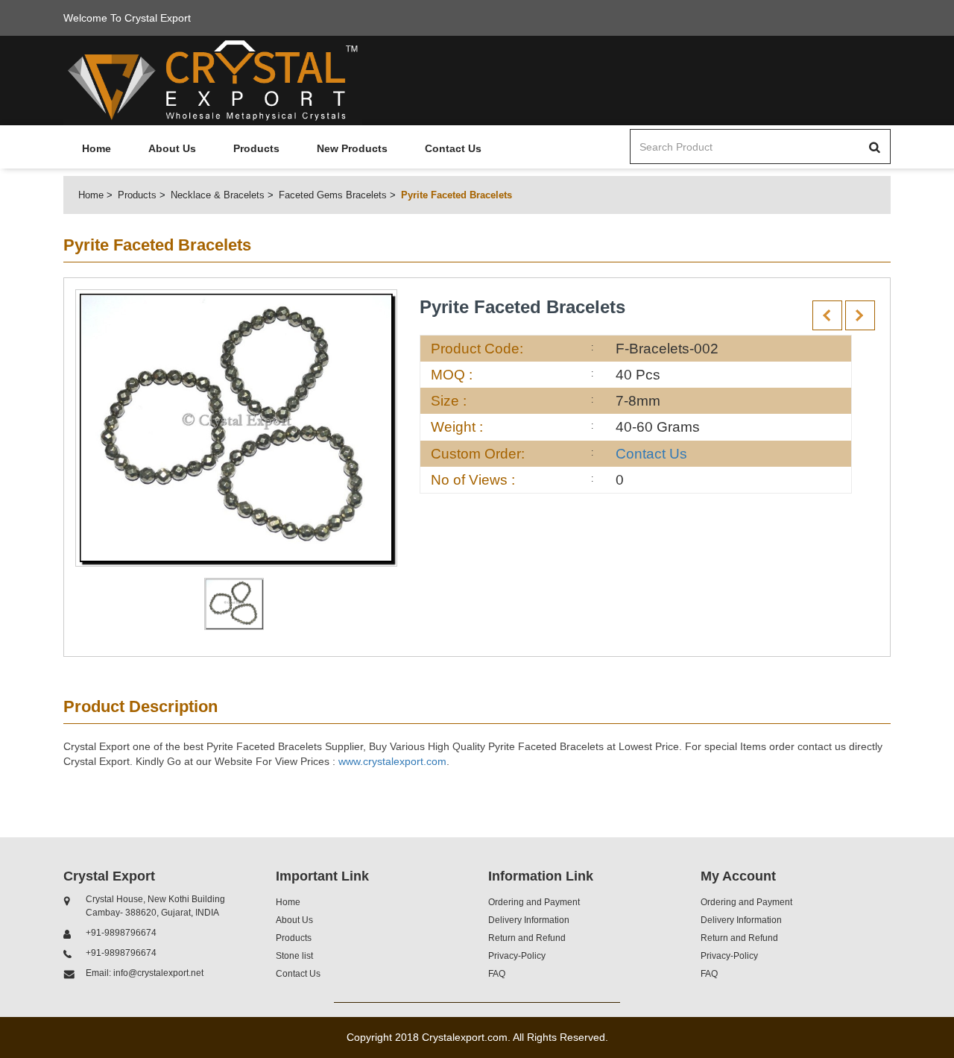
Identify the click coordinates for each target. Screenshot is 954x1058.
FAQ (496, 974)
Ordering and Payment (534, 902)
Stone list (294, 956)
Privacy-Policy (517, 956)
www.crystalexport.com (392, 761)
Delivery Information (528, 920)
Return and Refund (527, 938)
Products (256, 148)
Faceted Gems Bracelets (333, 195)
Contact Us (453, 148)
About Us (172, 148)
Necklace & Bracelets (218, 195)
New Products (352, 148)
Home (96, 148)
